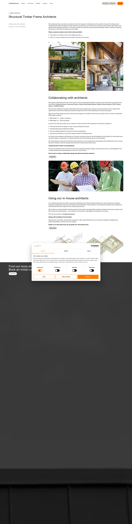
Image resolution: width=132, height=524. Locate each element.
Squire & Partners (61, 104)
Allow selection (66, 276)
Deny (44, 276)
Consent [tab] (43, 251)
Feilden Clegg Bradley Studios (87, 104)
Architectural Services (69, 214)
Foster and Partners (72, 104)
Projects (23, 3)
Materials (38, 3)
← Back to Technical (14, 13)
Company (45, 3)
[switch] (57, 270)
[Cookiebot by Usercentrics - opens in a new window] (92, 246)
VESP (113, 104)
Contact (120, 3)
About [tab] (89, 251)
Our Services (30, 3)
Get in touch (13, 273)
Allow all (88, 276)
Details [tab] (66, 251)
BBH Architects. (59, 106)
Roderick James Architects (104, 104)
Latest (51, 3)
